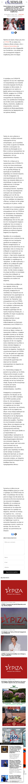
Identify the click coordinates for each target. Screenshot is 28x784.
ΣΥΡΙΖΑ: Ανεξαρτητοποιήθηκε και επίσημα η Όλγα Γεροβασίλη (13, 654)
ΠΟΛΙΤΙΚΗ (21, 14)
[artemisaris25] (14, 695)
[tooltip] (12, 33)
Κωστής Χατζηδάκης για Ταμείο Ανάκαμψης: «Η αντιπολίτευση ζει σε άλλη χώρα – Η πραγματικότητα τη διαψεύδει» (15, 749)
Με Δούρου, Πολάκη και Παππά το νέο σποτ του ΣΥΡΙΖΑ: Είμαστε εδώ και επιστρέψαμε (13, 682)
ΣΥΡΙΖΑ (7, 42)
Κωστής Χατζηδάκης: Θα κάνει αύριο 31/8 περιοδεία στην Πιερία (15, 777)
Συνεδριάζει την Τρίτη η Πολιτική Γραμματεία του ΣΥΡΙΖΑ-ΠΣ (13, 632)
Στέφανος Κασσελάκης (10, 46)
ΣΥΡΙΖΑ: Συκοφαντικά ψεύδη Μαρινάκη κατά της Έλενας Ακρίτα (13, 605)
